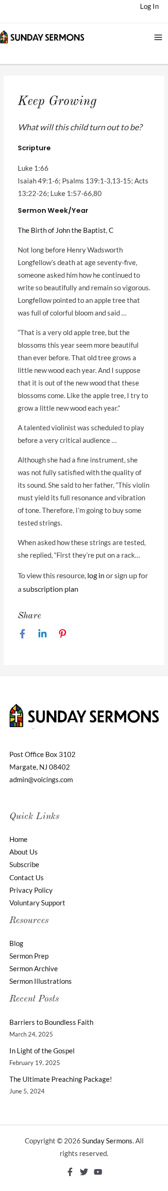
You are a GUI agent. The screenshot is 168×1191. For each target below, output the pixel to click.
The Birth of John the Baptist (62, 230)
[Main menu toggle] (158, 37)
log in (96, 575)
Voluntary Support (37, 903)
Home (18, 839)
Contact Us (26, 878)
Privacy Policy (31, 890)
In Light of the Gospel (42, 1051)
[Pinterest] (62, 633)
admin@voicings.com (41, 780)
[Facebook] (22, 633)
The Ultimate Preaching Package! (60, 1079)
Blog (16, 943)
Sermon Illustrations (40, 981)
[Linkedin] (42, 633)
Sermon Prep (29, 956)
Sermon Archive (33, 969)
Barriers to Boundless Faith (51, 1022)
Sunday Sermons (107, 1141)
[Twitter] (84, 1172)
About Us (23, 852)
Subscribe (24, 865)
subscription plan (50, 588)
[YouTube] (98, 1172)
